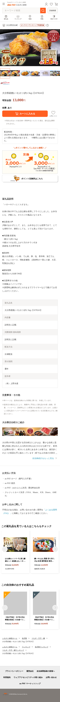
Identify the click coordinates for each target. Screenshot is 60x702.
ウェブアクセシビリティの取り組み (28, 677)
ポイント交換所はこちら (32, 178)
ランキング (18, 19)
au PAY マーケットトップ (30, 683)
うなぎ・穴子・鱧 (38, 638)
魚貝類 (24, 638)
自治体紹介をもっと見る (43, 458)
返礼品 (6, 19)
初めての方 (54, 19)
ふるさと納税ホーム (9, 638)
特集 (42, 19)
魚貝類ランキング (41, 647)
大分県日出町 (12, 25)
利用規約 (7, 677)
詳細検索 (52, 10)
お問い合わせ (51, 677)
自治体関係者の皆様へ (46, 671)
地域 (30, 19)
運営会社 (30, 671)
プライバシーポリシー (14, 671)
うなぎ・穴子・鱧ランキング (13, 650)
